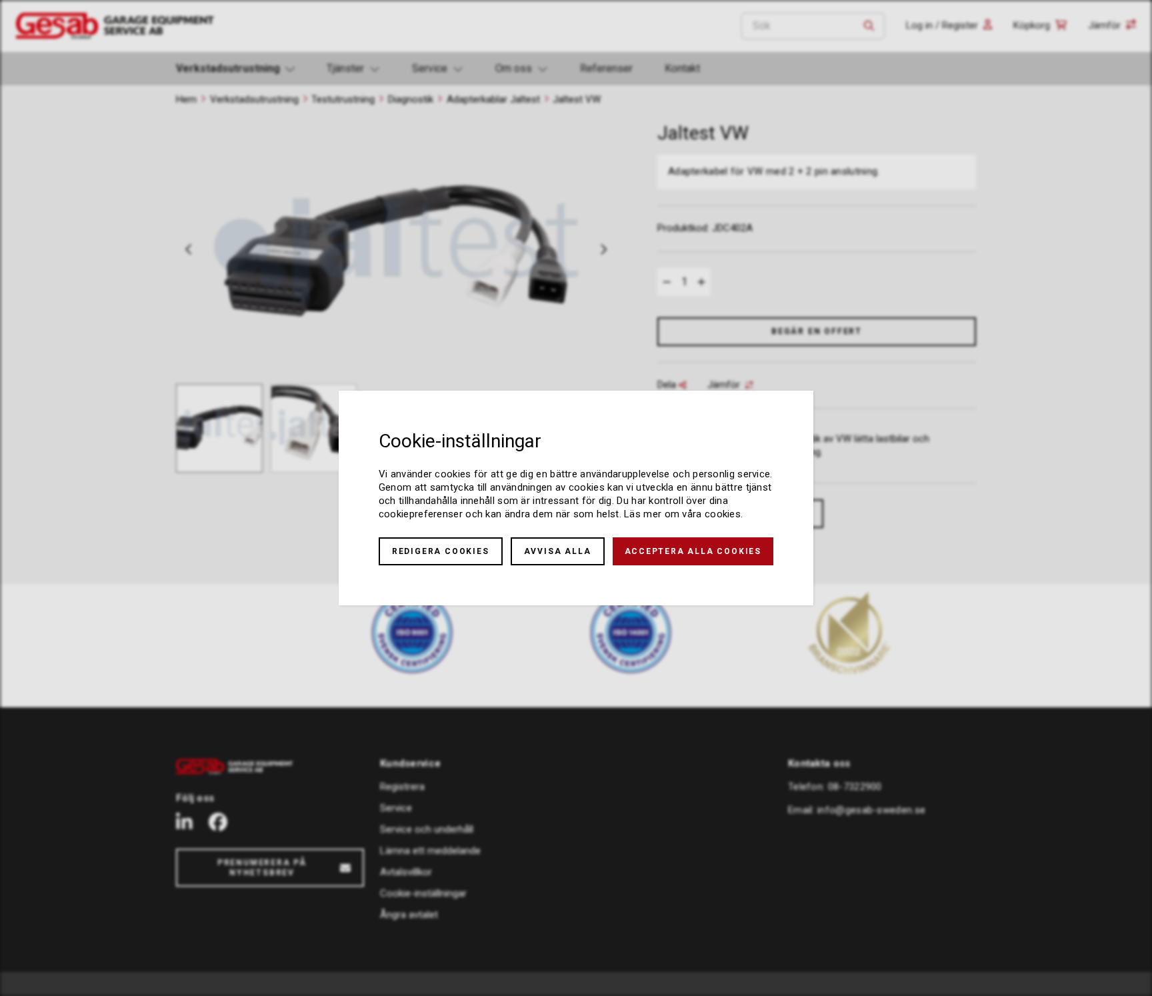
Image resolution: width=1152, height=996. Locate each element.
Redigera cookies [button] (440, 551)
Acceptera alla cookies (693, 551)
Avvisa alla (557, 551)
